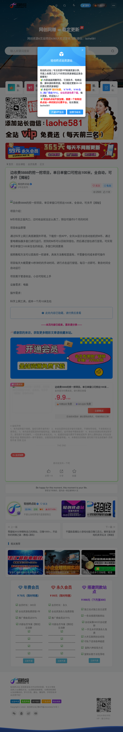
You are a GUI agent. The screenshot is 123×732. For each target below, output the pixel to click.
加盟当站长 (75, 112)
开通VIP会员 (57, 112)
